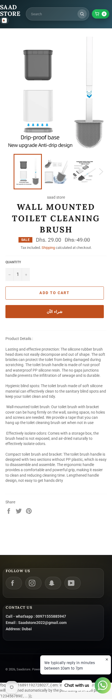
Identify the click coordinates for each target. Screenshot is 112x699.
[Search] (82, 14)
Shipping (48, 248)
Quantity (13, 262)
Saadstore (23, 669)
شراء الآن (55, 311)
